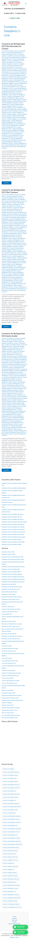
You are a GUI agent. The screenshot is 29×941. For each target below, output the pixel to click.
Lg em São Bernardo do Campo (10, 660)
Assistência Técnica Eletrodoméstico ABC (12, 557)
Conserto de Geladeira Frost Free (15, 60)
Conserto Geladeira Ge (10, 109)
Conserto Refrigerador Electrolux (11, 879)
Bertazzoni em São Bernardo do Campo (12, 586)
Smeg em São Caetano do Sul (9, 710)
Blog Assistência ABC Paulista (9, 591)
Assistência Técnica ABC (8, 552)
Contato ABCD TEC (7, 614)
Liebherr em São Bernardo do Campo (11, 673)
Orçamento (14, 920)
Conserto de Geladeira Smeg (13, 70)
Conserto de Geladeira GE (8, 62)
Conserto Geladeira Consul (19, 101)
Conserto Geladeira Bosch (14, 99)
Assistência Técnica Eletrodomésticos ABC (13, 559)
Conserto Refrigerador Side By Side (16, 140)
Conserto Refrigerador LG (9, 891)
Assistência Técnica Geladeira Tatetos (12, 539)
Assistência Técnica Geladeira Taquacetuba (13, 542)
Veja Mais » (7, 183)
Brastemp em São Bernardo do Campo (12, 596)
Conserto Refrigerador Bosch (9, 122)
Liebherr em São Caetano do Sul (10, 675)
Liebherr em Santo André (8, 670)
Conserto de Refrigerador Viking (10, 98)
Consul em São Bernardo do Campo (11, 609)
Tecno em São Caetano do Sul (9, 717)
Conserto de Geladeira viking (12, 73)
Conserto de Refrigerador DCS (16, 80)
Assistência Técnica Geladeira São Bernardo (13, 579)
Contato (14, 922)
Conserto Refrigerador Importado (11, 885)
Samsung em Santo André (8, 693)
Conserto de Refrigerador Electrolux (11, 81)
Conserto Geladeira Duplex (17, 104)
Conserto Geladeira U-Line (14, 119)
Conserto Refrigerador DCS (9, 127)
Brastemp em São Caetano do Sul (10, 599)
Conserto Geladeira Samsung (10, 875)
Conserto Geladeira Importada (10, 866)
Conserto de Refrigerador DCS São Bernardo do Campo (13, 46)
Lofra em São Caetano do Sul (9, 683)
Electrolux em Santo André (8, 621)
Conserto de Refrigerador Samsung (12, 841)
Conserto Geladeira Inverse (15, 111)
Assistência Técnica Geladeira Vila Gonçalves (13, 532)
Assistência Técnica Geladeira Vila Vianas (12, 514)
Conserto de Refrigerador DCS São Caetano (13, 191)
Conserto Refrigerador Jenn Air (10, 136)
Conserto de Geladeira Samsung (11, 803)
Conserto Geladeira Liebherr (9, 114)
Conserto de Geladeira (7, 51)
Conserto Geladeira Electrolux (9, 106)
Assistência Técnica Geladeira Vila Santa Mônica (14, 522)
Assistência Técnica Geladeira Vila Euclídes (13, 534)
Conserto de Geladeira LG (8, 67)
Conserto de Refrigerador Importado (13, 85)
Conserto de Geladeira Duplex (12, 57)
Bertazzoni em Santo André (9, 584)
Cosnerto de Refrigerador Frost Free (12, 907)
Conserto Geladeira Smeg (8, 117)
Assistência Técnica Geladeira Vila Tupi (12, 517)
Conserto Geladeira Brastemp (10, 850)
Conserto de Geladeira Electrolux (11, 784)
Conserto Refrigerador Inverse (15, 135)
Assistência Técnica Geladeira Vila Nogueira (13, 524)
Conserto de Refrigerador (9, 813)
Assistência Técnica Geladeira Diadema (12, 574)
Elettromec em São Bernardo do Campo (12, 636)
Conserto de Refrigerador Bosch (17, 75)
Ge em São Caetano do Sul (9, 651)
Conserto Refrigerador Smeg (9, 141)
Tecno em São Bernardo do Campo (11, 715)
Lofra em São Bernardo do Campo (10, 680)
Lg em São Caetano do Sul (9, 663)
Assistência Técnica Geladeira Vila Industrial (13, 529)
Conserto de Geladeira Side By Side (12, 806)
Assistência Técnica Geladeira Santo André (13, 576)
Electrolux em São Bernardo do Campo (12, 624)
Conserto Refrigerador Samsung (11, 894)
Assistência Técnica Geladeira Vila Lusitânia (13, 527)
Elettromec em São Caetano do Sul (11, 638)
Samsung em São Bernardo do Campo (12, 695)
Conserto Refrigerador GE (9, 882)
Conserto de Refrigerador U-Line (15, 96)
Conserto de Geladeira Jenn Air (14, 65)
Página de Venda (14, 937)
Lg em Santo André (7, 658)
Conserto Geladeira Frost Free (10, 860)
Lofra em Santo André (7, 678)
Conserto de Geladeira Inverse (10, 797)
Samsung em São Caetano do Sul (10, 698)
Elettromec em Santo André (9, 633)
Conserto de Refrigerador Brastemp (11, 77)
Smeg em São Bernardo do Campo (11, 707)
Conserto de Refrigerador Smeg (11, 847)
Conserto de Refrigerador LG (10, 835)
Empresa (14, 918)
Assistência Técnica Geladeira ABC (11, 569)
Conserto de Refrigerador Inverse (10, 86)
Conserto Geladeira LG (17, 112)
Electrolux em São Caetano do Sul (10, 626)
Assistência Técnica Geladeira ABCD (11, 571)
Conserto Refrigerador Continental (15, 125)
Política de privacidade (7, 690)
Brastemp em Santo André (8, 594)
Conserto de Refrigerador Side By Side (12, 844)
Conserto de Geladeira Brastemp (14, 52)
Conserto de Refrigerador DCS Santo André (13, 334)
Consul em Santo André (8, 606)
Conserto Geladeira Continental (10, 102)
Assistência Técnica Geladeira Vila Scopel (12, 519)
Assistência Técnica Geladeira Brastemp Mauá (14, 488)
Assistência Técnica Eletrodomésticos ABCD (13, 566)
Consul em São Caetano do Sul (10, 611)
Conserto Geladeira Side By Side (15, 115)
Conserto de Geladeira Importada (11, 794)
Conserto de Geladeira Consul (9, 54)
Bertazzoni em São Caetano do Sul (11, 589)
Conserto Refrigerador (16, 120)
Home (14, 916)
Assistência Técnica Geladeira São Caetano (13, 581)
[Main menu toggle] (25, 3)
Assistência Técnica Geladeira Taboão (11, 544)
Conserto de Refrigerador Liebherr (12, 90)
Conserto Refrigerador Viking (12, 145)
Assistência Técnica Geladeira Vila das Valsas (13, 537)
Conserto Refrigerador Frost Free (10, 132)
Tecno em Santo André (8, 712)
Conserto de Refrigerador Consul (11, 819)
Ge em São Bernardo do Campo (10, 648)
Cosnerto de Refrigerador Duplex (11, 904)
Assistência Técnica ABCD (8, 554)
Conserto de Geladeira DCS (10, 778)
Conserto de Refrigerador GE (10, 825)
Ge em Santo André (7, 646)
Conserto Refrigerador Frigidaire (15, 130)
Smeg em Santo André (7, 705)
